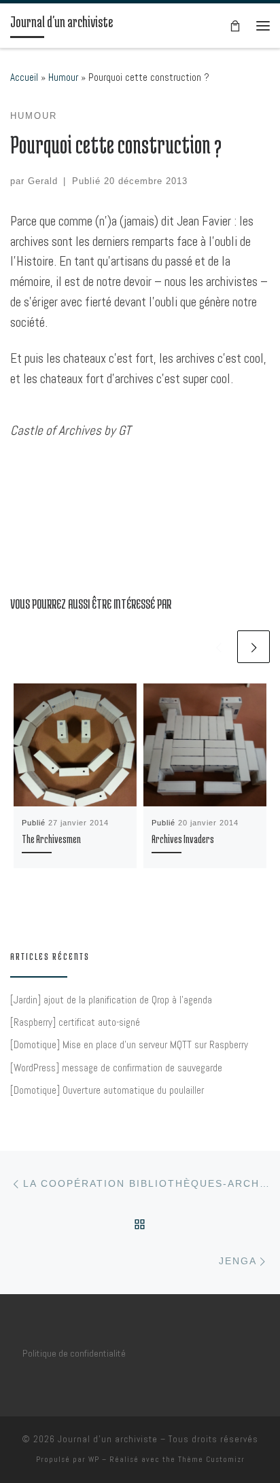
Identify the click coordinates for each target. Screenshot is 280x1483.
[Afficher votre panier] (235, 25)
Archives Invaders (183, 839)
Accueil (24, 77)
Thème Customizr (211, 1459)
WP (93, 1459)
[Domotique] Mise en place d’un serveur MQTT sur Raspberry (129, 1044)
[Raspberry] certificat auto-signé (75, 1022)
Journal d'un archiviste (108, 1439)
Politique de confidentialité (74, 1353)
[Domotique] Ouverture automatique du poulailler (107, 1090)
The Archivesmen (51, 839)
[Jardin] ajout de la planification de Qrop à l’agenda (111, 999)
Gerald (43, 181)
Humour (63, 77)
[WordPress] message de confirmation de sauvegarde (116, 1067)
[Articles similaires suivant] (253, 646)
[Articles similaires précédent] (218, 646)
